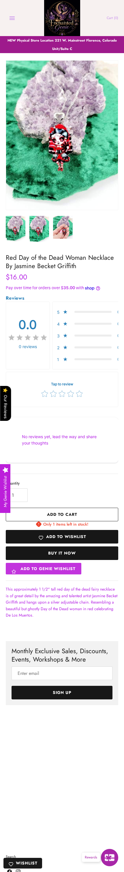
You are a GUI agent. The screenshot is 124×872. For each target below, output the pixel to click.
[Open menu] (12, 18)
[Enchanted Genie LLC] (62, 18)
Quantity (13, 483)
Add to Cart (62, 514)
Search (11, 856)
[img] (27, 337)
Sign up (62, 692)
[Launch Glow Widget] (109, 857)
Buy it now (62, 553)
